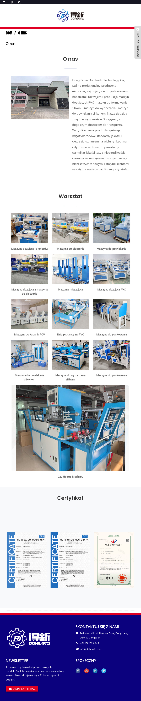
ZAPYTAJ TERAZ (24, 689)
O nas (22, 33)
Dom (9, 33)
